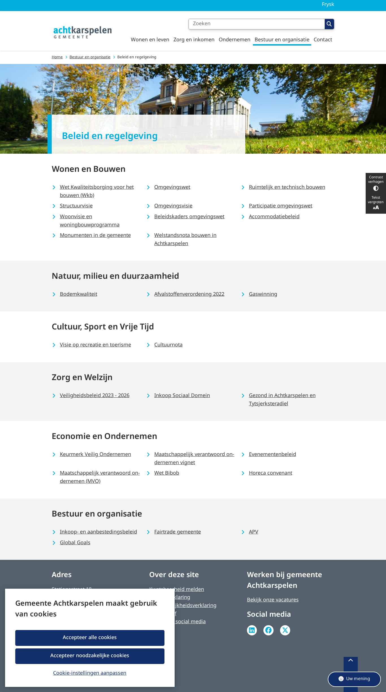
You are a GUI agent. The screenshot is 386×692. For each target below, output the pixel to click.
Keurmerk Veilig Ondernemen (95, 454)
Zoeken (329, 24)
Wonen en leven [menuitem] (150, 40)
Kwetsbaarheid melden (176, 589)
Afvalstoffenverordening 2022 (189, 294)
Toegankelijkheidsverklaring (182, 606)
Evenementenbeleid (272, 454)
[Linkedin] (252, 630)
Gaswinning (263, 294)
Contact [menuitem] (323, 40)
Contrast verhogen (376, 179)
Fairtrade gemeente (177, 532)
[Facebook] (268, 630)
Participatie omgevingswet (280, 206)
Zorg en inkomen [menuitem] (194, 40)
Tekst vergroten (376, 200)
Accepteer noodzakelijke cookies (89, 656)
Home (57, 57)
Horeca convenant (270, 473)
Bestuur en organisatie (90, 57)
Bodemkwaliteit (78, 294)
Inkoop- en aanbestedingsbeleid (98, 532)
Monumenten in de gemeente (95, 235)
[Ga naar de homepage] (83, 32)
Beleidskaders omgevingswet (189, 217)
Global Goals (75, 543)
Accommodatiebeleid (274, 217)
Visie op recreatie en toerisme (95, 345)
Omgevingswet (172, 187)
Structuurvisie (76, 206)
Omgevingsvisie (173, 206)
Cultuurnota (168, 345)
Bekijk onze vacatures (273, 600)
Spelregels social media (177, 622)
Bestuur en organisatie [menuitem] (282, 40)
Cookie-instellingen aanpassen (89, 672)
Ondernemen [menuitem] (234, 40)
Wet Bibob (166, 473)
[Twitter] (285, 630)
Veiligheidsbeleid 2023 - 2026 (94, 396)
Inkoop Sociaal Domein (182, 396)
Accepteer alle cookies (90, 638)
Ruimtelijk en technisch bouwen (287, 187)
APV (253, 532)
